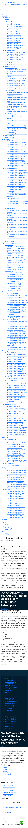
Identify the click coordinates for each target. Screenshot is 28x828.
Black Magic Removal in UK (14, 411)
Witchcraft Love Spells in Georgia (16, 486)
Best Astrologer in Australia (14, 33)
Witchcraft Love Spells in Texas (15, 479)
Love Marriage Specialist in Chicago (16, 349)
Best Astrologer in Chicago (14, 49)
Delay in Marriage (9, 64)
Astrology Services (7, 21)
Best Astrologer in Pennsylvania (15, 45)
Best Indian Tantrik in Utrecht (15, 57)
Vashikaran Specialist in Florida (15, 456)
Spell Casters (8, 489)
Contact (4, 531)
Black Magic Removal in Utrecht (15, 434)
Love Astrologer (9, 271)
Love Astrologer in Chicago (14, 290)
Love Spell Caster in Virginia (14, 505)
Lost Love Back (9, 245)
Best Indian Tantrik (10, 50)
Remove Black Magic (10, 404)
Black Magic (5, 351)
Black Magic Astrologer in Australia (16, 389)
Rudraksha (7, 524)
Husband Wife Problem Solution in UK (17, 78)
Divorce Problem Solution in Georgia (17, 111)
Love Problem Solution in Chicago (16, 167)
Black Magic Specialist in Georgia (16, 375)
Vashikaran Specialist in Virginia (15, 458)
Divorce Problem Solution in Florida (16, 104)
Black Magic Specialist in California (16, 354)
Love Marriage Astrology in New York (17, 300)
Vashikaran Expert (10, 463)
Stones (6, 521)
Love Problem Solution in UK (14, 149)
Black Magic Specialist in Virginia (15, 371)
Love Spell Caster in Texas (14, 502)
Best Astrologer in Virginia (14, 43)
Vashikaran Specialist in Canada (15, 446)
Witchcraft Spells (9, 469)
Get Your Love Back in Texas (14, 260)
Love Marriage (6, 292)
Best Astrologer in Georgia (14, 47)
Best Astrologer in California (14, 24)
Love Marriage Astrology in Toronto (16, 304)
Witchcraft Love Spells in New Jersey (16, 476)
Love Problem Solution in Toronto (16, 156)
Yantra (6, 522)
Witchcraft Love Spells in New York (16, 474)
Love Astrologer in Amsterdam (15, 274)
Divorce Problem (9, 90)
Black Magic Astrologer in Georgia (16, 403)
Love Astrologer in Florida (14, 283)
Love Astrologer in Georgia (14, 288)
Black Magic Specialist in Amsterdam (17, 356)
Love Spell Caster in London (14, 496)
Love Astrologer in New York (14, 276)
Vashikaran (5, 437)
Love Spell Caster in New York (15, 495)
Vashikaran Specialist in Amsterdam (16, 443)
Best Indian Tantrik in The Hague (16, 56)
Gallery (4, 526)
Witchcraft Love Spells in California (16, 470)
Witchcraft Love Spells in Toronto (16, 477)
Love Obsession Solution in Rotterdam (17, 201)
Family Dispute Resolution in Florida (16, 127)
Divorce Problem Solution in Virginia (17, 106)
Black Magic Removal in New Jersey (16, 420)
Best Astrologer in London (14, 35)
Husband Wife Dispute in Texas (15, 82)
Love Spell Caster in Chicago (14, 510)
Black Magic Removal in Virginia (15, 425)
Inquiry (6, 533)
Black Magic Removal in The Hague (16, 432)
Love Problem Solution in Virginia (16, 161)
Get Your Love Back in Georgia (15, 267)
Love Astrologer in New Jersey (15, 278)
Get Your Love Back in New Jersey (16, 259)
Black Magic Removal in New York (16, 410)
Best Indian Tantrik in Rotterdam (16, 54)
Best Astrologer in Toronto (14, 37)
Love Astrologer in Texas (13, 281)
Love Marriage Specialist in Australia (16, 332)
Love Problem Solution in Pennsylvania (17, 163)
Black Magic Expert (10, 377)
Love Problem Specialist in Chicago (16, 194)
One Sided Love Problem (11, 243)
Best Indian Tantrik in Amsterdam (16, 52)
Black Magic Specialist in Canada (15, 359)
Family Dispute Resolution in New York (17, 120)
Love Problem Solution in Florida (15, 160)
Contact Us (6, 778)
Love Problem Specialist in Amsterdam (17, 172)
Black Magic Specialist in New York (16, 358)
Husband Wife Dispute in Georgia (16, 89)
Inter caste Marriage (10, 63)
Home (2, 540)
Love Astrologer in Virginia (14, 285)
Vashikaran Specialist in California (16, 441)
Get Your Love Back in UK (13, 253)
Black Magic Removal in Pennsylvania (17, 427)
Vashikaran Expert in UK (13, 465)
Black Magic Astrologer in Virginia (16, 397)
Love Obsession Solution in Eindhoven (17, 207)
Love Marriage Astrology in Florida (16, 307)
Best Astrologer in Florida (14, 42)
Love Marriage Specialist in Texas (16, 338)
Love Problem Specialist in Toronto (16, 182)
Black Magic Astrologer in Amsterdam (17, 384)
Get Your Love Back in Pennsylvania (16, 266)
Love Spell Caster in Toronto (14, 500)
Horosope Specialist (10, 61)
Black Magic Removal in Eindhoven (16, 436)
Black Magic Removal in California (16, 406)
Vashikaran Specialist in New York (16, 444)
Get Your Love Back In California (15, 246)
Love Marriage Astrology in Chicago (16, 318)
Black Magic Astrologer (11, 380)
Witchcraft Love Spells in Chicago (16, 488)
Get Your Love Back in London (15, 255)
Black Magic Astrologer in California (16, 382)
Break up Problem (9, 241)
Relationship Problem (10, 208)
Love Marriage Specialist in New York (17, 326)
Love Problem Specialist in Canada (16, 175)
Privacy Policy (7, 780)
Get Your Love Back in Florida (15, 262)
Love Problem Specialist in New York (16, 174)
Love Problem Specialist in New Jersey (17, 181)
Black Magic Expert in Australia (15, 378)
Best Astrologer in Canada (14, 30)
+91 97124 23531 (7, 812)
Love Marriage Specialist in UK (15, 330)
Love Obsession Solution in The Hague (17, 203)
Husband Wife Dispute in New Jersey (17, 80)
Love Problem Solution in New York (16, 146)
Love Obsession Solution (11, 196)
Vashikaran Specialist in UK (14, 448)
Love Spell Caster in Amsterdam (15, 493)
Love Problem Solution (11, 141)
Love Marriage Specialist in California (17, 321)
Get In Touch (4, 609)
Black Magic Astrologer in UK (15, 387)
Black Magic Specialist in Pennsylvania (17, 373)
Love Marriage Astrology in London (16, 309)
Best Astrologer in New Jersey (15, 38)
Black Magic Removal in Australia (16, 417)
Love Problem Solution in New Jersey (17, 179)
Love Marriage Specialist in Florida (16, 340)
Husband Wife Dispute (11, 68)
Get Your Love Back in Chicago (15, 269)
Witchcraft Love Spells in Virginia (16, 482)
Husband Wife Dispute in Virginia (16, 85)
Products (4, 519)
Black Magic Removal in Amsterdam (16, 408)
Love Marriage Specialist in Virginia (16, 342)
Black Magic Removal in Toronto (15, 418)
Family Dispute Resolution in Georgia (17, 134)
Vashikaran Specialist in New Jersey (16, 453)
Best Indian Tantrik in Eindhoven (15, 59)
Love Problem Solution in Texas (15, 158)
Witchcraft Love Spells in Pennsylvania (17, 484)
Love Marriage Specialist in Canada (16, 328)
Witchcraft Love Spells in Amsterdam (17, 472)
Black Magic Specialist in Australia (16, 363)
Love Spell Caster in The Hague (15, 514)
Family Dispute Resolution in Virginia (17, 128)
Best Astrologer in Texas (13, 40)
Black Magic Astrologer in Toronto (16, 391)
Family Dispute (9, 113)
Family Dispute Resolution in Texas (16, 125)
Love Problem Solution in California (16, 142)
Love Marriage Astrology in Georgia (16, 316)
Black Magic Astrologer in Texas (15, 394)
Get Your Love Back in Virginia (15, 264)
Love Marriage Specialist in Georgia (16, 347)
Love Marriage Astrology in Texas (16, 305)
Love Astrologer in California (14, 273)
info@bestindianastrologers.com (12, 807)
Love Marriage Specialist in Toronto (16, 335)
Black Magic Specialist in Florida (15, 370)
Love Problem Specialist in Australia (16, 177)
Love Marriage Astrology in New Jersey (17, 302)
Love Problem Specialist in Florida (16, 186)
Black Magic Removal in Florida (15, 423)
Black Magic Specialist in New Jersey (16, 366)
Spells (3, 467)
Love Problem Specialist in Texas (15, 184)
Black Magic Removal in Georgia (15, 429)
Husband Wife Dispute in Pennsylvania (17, 87)
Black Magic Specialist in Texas (15, 368)
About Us (4, 16)
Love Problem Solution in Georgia (16, 165)
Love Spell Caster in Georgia (14, 509)
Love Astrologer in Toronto (14, 279)
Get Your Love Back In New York (15, 250)
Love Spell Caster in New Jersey (15, 498)
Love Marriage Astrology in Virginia (16, 311)
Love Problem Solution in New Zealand (17, 153)
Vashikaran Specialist (10, 439)
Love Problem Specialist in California (17, 170)
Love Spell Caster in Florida (14, 503)
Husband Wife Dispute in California (16, 69)
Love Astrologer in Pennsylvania (15, 286)
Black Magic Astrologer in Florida (16, 396)
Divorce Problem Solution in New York (17, 97)
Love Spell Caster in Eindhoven (15, 517)
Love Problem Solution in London (16, 155)
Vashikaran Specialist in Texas (15, 455)
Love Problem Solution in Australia (16, 151)
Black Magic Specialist (10, 352)
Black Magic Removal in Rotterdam (16, 430)
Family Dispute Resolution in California (17, 115)
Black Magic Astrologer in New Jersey (17, 392)
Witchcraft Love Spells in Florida (15, 481)
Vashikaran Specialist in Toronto (15, 451)
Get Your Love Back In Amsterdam (16, 248)
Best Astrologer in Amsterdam (15, 26)
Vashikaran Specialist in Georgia (15, 462)
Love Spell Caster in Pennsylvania (16, 507)
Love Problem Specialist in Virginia (16, 187)
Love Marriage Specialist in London (16, 333)
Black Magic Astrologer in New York (16, 385)
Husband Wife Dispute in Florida (15, 83)
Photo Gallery (8, 528)
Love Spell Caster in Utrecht (14, 515)
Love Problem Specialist (11, 168)
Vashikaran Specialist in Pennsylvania (17, 460)
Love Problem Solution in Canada (16, 148)
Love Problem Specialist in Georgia (16, 193)
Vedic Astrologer (9, 135)
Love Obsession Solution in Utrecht (16, 205)
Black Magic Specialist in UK (14, 361)
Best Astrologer (9, 23)
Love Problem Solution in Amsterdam (17, 144)
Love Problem (6, 139)
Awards (7, 19)
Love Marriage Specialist (11, 319)
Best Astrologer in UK (13, 31)
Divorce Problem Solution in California (17, 92)
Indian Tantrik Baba (10, 137)
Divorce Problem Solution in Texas (16, 102)
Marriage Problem (10, 66)
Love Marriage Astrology (11, 293)
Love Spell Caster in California (15, 491)
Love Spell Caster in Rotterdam (15, 512)
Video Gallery (8, 529)
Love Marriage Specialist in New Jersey (17, 337)
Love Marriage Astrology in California (17, 295)
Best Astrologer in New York (14, 28)
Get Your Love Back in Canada (15, 252)
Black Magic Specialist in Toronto (16, 364)
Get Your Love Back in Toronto (15, 257)
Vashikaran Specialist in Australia (16, 450)
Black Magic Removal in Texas (15, 422)
